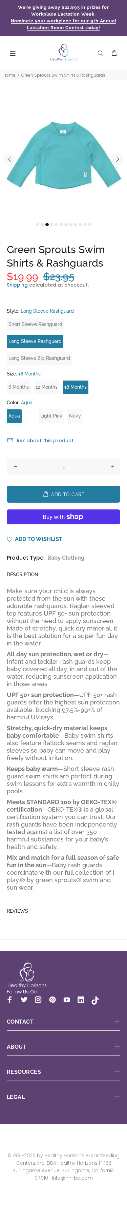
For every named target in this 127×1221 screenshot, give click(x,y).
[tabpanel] (63, 155)
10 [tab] (80, 224)
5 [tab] (56, 224)
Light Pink (51, 416)
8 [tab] (70, 224)
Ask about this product (44, 440)
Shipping (17, 285)
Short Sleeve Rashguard (35, 324)
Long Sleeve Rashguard (35, 341)
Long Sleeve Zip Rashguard (39, 358)
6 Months (18, 387)
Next (117, 159)
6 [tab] (61, 224)
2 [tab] (42, 224)
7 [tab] (66, 224)
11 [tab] (85, 224)
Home (9, 75)
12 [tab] (89, 224)
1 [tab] (37, 224)
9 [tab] (75, 224)
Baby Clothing (65, 558)
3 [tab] (47, 224)
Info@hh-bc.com (72, 1178)
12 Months (47, 387)
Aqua (14, 416)
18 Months (75, 387)
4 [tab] (52, 224)
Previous (9, 159)
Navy (75, 416)
